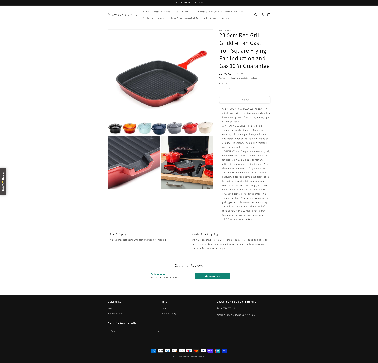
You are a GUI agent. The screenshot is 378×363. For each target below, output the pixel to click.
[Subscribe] (157, 331)
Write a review (212, 275)
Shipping (234, 78)
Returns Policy (115, 313)
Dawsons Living (184, 356)
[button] (162, 12)
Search (111, 308)
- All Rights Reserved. (197, 356)
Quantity (223, 83)
